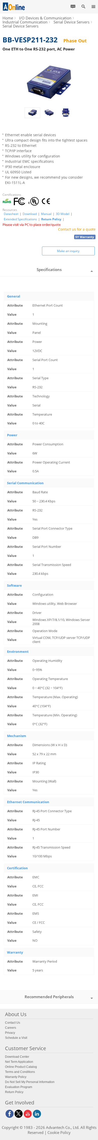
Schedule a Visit (16, 1038)
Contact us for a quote (76, 229)
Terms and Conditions (20, 1072)
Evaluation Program (18, 1087)
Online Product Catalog (21, 1067)
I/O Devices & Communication (45, 18)
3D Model (62, 214)
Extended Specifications (20, 219)
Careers (10, 1027)
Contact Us (12, 1022)
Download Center (17, 1056)
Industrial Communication (25, 22)
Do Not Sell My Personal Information (30, 1082)
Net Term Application (19, 1062)
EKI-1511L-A (15, 182)
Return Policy (51, 219)
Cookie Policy (59, 1132)
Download (30, 214)
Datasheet (11, 214)
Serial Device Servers (71, 22)
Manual (46, 214)
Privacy (10, 1033)
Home (8, 18)
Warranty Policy (15, 1077)
